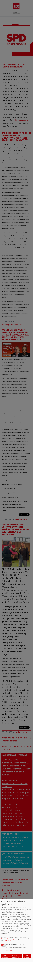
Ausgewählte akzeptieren (15, 956)
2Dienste (9, 951)
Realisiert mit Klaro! (27, 960)
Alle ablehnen (5, 956)
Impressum (7, 940)
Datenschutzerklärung (7, 939)
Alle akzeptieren (27, 956)
